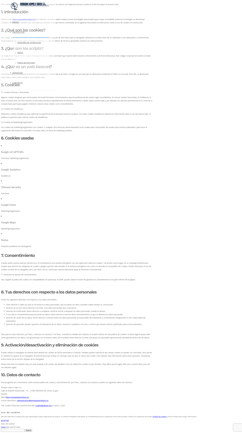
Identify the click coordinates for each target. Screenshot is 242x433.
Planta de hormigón (26, 63)
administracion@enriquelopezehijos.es (32, 400)
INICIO (15, 22)
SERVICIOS (17, 73)
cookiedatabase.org (43, 405)
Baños (20, 53)
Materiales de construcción (29, 43)
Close (3, 427)
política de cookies (159, 417)
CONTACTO (17, 83)
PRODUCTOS (18, 32)
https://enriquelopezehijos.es (17, 397)
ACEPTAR (5, 420)
